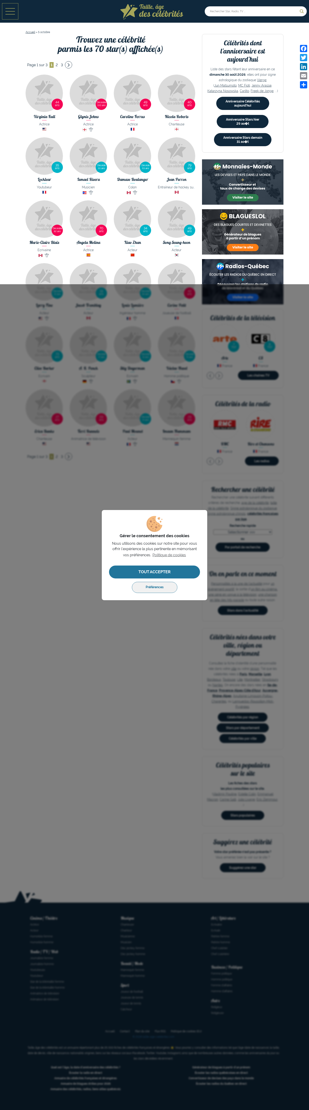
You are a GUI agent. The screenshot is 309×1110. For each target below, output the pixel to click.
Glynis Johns (88, 116)
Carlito (244, 91)
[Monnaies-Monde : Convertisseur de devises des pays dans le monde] (242, 182)
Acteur (132, 250)
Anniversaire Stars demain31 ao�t (242, 139)
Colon (132, 187)
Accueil (30, 32)
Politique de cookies (169, 555)
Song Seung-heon (176, 242)
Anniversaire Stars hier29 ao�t (242, 121)
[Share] (303, 84)
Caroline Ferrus (132, 116)
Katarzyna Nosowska (222, 91)
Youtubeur (44, 187)
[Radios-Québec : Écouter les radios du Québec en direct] (242, 281)
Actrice (44, 124)
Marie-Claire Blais (44, 242)
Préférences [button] (155, 587)
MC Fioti (244, 85)
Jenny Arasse (261, 85)
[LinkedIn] (303, 66)
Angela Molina (88, 242)
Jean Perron (176, 179)
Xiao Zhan (132, 242)
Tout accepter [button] (154, 571)
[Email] (303, 75)
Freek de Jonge (262, 91)
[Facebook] (303, 48)
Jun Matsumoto (225, 85)
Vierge (261, 80)
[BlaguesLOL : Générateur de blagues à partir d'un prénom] (242, 232)
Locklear (44, 179)
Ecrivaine (44, 250)
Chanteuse (176, 124)
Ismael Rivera (88, 179)
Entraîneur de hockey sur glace (181, 187)
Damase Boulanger (132, 179)
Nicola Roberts (176, 116)
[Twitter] (303, 57)
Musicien (88, 187)
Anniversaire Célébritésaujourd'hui (243, 103)
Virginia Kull (44, 116)
